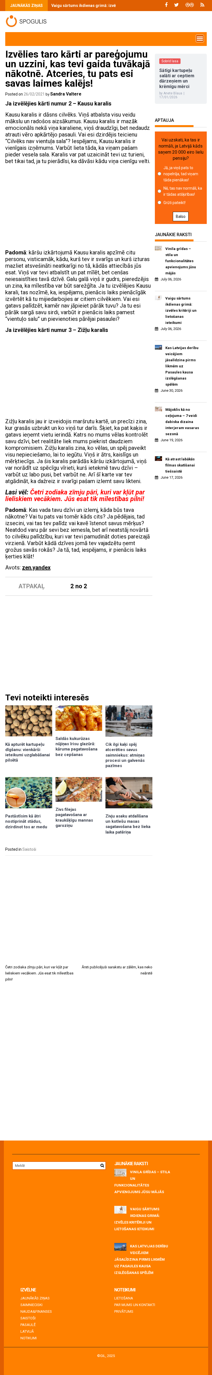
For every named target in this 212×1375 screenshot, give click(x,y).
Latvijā (27, 1331)
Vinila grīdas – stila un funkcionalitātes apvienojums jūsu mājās (180, 261)
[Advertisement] (78, 207)
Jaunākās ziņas (35, 1298)
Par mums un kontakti (134, 1305)
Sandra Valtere (65, 94)
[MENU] (200, 38)
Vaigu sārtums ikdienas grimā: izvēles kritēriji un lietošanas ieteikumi (115, 5)
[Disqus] (78, 1063)
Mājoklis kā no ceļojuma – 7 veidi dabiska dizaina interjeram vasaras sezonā (182, 421)
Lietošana (123, 1298)
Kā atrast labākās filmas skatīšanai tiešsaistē (180, 465)
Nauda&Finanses (36, 1311)
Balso (181, 216)
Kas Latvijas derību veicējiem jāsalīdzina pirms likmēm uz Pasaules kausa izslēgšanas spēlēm (181, 366)
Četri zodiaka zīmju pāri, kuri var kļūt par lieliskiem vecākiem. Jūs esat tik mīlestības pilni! (75, 495)
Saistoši (29, 849)
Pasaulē (28, 1325)
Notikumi (28, 1338)
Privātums (123, 1311)
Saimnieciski (31, 1305)
